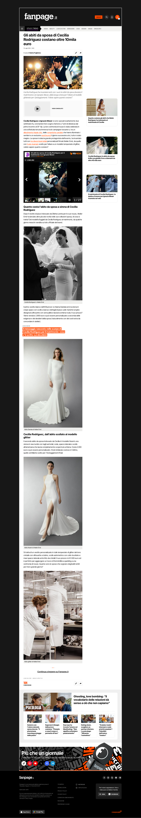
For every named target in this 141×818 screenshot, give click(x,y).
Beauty (52, 29)
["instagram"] (29, 763)
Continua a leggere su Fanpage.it (53, 671)
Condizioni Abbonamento (66, 797)
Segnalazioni (62, 787)
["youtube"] (35, 763)
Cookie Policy (62, 794)
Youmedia (61, 784)
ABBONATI (98, 17)
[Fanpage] (26, 777)
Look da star (60, 29)
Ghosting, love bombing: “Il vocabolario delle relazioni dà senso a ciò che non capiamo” (92, 700)
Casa (78, 29)
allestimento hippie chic (33, 132)
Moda (46, 29)
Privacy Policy (62, 791)
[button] (80, 53)
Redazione (61, 801)
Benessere (70, 29)
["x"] (41, 763)
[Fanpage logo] (38, 17)
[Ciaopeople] (117, 812)
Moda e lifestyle (38, 678)
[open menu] (22, 28)
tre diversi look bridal (39, 141)
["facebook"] (47, 763)
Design (84, 29)
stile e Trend (32, 28)
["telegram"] (52, 763)
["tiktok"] (23, 763)
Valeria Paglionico (35, 53)
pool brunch (46, 135)
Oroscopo (97, 29)
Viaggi (90, 29)
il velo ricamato (33, 144)
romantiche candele (55, 132)
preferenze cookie (64, 804)
